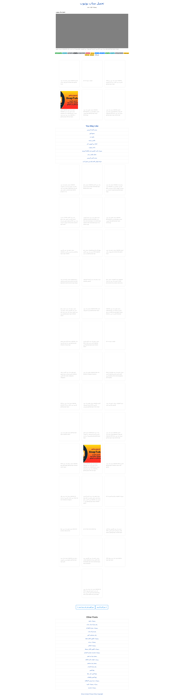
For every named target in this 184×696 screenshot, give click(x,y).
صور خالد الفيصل (58, 53)
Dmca (82, 694)
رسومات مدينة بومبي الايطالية (92, 680)
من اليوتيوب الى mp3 (92, 144)
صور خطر (92, 54)
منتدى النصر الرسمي (92, 158)
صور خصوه (97, 53)
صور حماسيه (102, 53)
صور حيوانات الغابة (81, 53)
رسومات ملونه (92, 621)
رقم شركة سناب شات (92, 624)
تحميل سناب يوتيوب (92, 3)
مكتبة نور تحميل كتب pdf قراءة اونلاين (92, 161)
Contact (87, 694)
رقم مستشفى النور (92, 635)
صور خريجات (70, 53)
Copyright (100, 694)
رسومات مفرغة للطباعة (92, 628)
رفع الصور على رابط (92, 673)
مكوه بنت (92, 137)
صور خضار (88, 53)
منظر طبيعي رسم (92, 154)
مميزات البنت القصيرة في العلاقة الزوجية (92, 151)
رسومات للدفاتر (92, 645)
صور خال (92, 53)
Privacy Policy (93, 694)
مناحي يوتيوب (92, 147)
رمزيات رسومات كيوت (92, 684)
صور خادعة (112, 53)
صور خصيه (75, 53)
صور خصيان (65, 53)
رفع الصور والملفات (92, 677)
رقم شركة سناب (92, 631)
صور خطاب (97, 54)
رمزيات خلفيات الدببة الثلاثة (92, 659)
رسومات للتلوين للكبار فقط (92, 638)
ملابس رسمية (92, 140)
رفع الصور (92, 670)
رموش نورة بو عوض (92, 656)
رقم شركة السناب (92, 666)
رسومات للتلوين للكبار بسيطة (92, 649)
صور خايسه (87, 54)
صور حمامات (126, 53)
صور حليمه (107, 53)
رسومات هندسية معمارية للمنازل (92, 652)
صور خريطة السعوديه (119, 53)
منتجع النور (92, 133)
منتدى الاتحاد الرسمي (92, 130)
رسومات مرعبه (92, 642)
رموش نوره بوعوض (92, 663)
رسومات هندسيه (92, 687)
